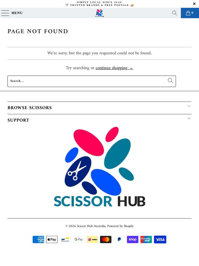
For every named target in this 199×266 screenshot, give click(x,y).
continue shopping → (114, 68)
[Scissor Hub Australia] (99, 13)
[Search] (175, 13)
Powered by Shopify (120, 226)
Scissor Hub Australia (91, 226)
